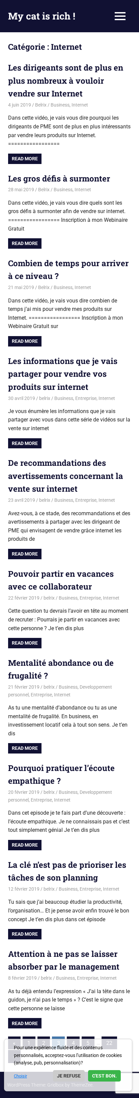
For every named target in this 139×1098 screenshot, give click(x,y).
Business (60, 105)
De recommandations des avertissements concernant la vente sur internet (65, 475)
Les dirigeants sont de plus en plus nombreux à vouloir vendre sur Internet (65, 80)
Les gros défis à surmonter (59, 178)
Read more (25, 158)
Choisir (20, 1076)
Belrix (41, 105)
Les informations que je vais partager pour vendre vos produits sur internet (62, 374)
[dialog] (68, 1065)
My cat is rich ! (41, 16)
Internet (80, 105)
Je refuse (69, 1076)
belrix (44, 398)
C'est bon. (104, 1076)
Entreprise (85, 398)
